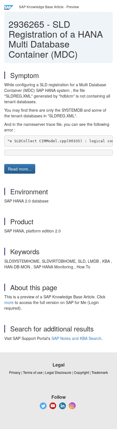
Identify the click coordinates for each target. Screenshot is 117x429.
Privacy (14, 372)
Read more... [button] (20, 169)
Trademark (99, 372)
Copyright (81, 372)
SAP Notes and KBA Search (76, 338)
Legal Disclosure (58, 372)
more (9, 302)
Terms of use (33, 372)
